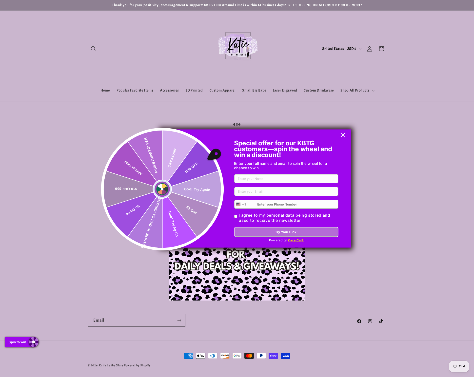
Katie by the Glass (111, 365)
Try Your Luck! (286, 232)
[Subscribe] (179, 320)
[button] (93, 49)
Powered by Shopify (137, 365)
